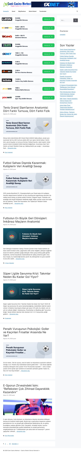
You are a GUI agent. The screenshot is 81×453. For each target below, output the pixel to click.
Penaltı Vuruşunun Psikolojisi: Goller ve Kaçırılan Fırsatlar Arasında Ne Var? (26, 332)
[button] (77, 11)
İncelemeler (43, 11)
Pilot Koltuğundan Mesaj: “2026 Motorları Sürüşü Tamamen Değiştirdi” (68, 94)
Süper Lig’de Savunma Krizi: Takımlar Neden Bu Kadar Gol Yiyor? (27, 275)
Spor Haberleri (9, 152)
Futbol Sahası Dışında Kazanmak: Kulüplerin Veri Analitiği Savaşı (24, 164)
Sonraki (15, 444)
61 (10, 444)
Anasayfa (6, 11)
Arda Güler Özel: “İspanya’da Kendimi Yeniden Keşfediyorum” (67, 107)
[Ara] (75, 20)
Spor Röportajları (9, 435)
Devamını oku (12, 148)
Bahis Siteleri (32, 11)
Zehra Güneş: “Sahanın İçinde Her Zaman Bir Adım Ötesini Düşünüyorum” (68, 114)
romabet (62, 34)
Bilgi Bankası (22, 11)
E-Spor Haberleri (9, 263)
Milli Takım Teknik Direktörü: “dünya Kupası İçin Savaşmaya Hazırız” (69, 100)
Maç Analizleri (8, 207)
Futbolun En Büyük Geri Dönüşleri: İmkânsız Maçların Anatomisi (25, 220)
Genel (13, 11)
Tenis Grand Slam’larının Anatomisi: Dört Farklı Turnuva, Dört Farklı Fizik (26, 109)
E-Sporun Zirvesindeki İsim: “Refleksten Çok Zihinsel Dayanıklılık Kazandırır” (26, 389)
